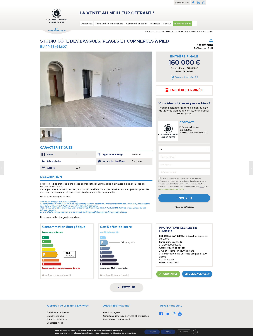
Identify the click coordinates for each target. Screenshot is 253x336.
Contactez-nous (55, 323)
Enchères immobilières (58, 312)
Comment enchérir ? (185, 77)
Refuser (168, 332)
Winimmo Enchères (56, 31)
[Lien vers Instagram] (203, 2)
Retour (128, 287)
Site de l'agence (195, 274)
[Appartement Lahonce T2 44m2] (2, 168)
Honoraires (169, 274)
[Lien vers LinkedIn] (198, 2)
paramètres (131, 333)
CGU (202, 187)
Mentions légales (111, 312)
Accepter (152, 332)
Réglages (184, 332)
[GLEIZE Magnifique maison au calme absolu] (251, 168)
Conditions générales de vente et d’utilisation (126, 316)
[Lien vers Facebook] (193, 2)
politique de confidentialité (172, 189)
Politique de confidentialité (116, 319)
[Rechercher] (194, 23)
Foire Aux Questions (57, 319)
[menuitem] (86, 23)
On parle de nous (55, 316)
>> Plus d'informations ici (58, 275)
